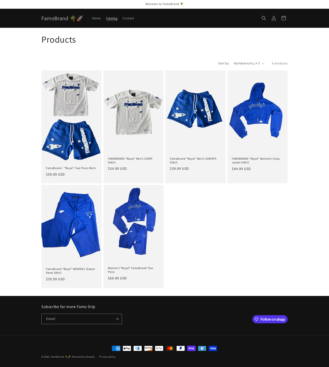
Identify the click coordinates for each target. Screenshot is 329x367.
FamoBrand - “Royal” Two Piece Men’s (71, 168)
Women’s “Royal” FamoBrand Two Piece (130, 270)
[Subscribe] (117, 319)
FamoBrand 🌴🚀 (61, 356)
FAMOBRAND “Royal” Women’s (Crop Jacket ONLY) (256, 160)
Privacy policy (107, 356)
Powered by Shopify (83, 356)
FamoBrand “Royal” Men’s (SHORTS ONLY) (193, 160)
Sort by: (223, 63)
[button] (264, 18)
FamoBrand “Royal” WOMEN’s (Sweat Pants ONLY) (70, 271)
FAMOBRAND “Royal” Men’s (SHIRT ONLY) (130, 160)
